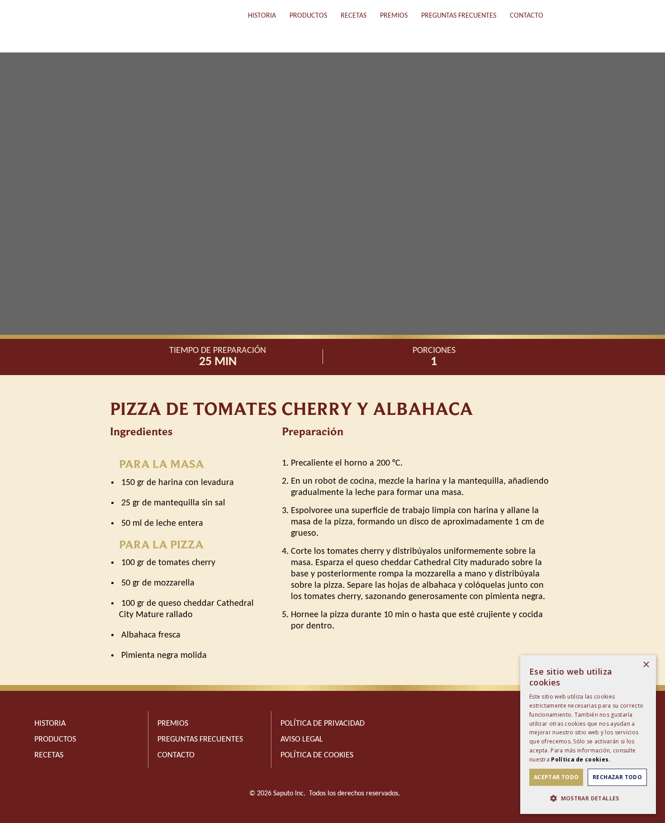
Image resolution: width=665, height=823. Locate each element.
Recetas (353, 15)
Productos (308, 15)
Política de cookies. (580, 759)
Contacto (526, 15)
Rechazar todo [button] (617, 777)
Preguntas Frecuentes (458, 15)
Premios (394, 15)
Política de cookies (316, 755)
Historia (262, 15)
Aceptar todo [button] (556, 777)
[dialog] (588, 734)
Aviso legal (301, 739)
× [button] (645, 664)
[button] (588, 798)
